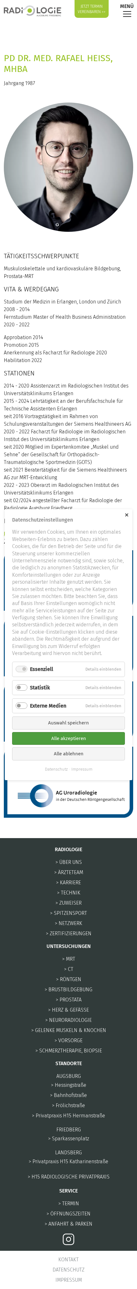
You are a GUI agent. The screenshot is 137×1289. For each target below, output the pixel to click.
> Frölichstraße (68, 1105)
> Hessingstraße (68, 1085)
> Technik (68, 893)
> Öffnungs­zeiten (68, 1214)
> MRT (68, 959)
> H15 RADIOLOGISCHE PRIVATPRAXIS (69, 1177)
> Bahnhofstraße (68, 1095)
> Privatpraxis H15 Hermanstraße (68, 1116)
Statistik (40, 687)
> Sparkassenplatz (68, 1139)
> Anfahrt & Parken (68, 1224)
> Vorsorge (68, 1040)
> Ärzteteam (68, 872)
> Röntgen (68, 979)
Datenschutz (68, 1270)
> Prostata (69, 1000)
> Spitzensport (68, 913)
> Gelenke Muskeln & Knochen (68, 1030)
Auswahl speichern (68, 723)
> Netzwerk (68, 923)
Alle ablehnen (68, 754)
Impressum (68, 1280)
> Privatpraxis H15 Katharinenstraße (68, 1161)
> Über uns (68, 862)
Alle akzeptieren (68, 738)
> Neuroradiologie (68, 1020)
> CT (68, 969)
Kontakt (68, 1260)
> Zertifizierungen (68, 933)
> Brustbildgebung (68, 989)
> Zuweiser (68, 903)
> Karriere (68, 883)
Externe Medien (48, 706)
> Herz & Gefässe (68, 1010)
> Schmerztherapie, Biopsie (68, 1051)
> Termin (68, 1203)
